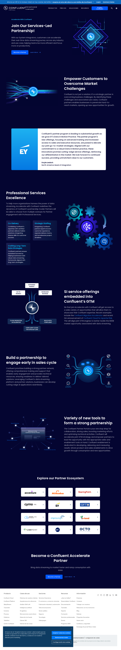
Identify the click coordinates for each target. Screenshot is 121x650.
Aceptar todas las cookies (61, 633)
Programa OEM (65, 623)
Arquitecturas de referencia (28, 601)
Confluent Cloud (8, 598)
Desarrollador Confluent (68, 601)
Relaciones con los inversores (85, 607)
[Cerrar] (71, 628)
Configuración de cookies (92, 638)
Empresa (79, 598)
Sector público (43, 611)
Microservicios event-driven (28, 614)
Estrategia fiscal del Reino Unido (86, 627)
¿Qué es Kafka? (66, 598)
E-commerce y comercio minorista (49, 601)
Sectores (42, 594)
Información (81, 594)
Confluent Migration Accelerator (88, 315)
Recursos (64, 594)
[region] (38, 636)
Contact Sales (108, 2)
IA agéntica (23, 611)
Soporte (63, 611)
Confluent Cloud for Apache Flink (97, 318)
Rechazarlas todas (61, 637)
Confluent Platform (9, 601)
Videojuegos (42, 620)
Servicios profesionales (68, 617)
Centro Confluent (9, 623)
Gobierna (6, 617)
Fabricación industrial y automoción (49, 604)
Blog (78, 611)
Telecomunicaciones (45, 607)
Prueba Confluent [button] (99, 8)
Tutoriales (64, 607)
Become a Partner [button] (20, 52)
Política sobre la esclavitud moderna (74, 638)
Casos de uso (25, 594)
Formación (64, 614)
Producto (7, 594)
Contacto (79, 601)
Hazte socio (80, 620)
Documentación (65, 604)
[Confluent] (15, 8)
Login (98, 2)
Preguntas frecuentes (83, 617)
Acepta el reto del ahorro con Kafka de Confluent (72, 2)
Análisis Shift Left (25, 604)
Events (63, 620)
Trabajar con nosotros (83, 604)
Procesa (6, 614)
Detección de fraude (26, 617)
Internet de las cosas (26, 623)
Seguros (41, 614)
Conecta (6, 611)
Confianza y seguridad (83, 623)
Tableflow (6, 620)
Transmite (7, 607)
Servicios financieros (45, 598)
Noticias (79, 614)
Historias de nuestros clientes (29, 598)
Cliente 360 (23, 620)
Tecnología (42, 617)
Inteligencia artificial (26, 607)
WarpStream (7, 604)
